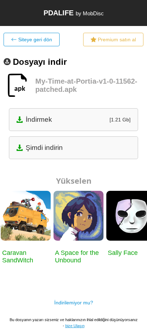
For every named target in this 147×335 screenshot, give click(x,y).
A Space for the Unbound (77, 256)
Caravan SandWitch (17, 256)
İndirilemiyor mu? (73, 302)
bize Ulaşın (75, 326)
